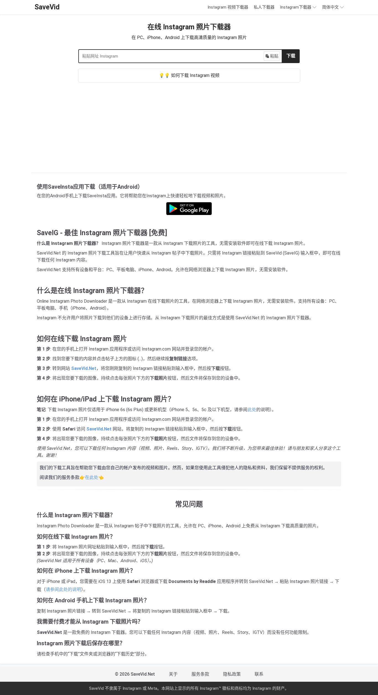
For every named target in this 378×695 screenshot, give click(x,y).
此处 (251, 409)
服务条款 (200, 674)
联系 (259, 674)
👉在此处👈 (91, 477)
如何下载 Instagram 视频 (195, 75)
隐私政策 (232, 674)
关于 (173, 674)
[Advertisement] (189, 124)
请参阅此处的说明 (63, 589)
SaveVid (47, 7)
